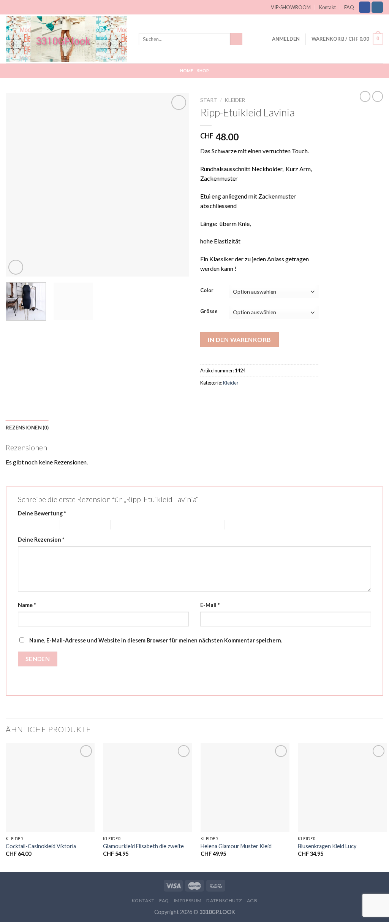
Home (186, 70)
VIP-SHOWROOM (291, 7)
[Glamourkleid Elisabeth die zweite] (147, 787)
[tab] (27, 427)
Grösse (209, 311)
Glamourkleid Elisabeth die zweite (143, 846)
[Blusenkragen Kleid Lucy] (342, 787)
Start (208, 100)
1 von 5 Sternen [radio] (33, 524)
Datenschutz (224, 900)
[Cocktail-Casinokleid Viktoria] (50, 787)
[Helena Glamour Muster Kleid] (245, 787)
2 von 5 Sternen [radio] (79, 524)
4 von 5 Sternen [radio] (184, 524)
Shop (203, 70)
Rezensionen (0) (27, 427)
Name (27, 605)
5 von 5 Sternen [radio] (244, 524)
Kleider (235, 100)
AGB (252, 900)
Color (206, 290)
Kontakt (327, 7)
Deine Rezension (41, 539)
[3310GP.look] (66, 38)
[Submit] (236, 39)
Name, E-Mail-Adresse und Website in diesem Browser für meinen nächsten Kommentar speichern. (155, 640)
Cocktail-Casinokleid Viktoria (41, 846)
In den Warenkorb (239, 339)
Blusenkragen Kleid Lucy (327, 846)
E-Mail (210, 605)
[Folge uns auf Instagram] (377, 7)
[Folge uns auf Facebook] (364, 7)
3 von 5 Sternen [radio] (130, 524)
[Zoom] (15, 267)
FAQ (349, 7)
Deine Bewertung (42, 513)
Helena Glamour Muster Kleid (236, 846)
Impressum (188, 900)
